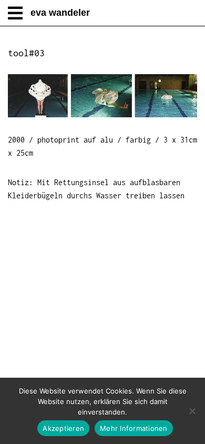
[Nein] (192, 411)
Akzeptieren (63, 428)
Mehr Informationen (134, 428)
